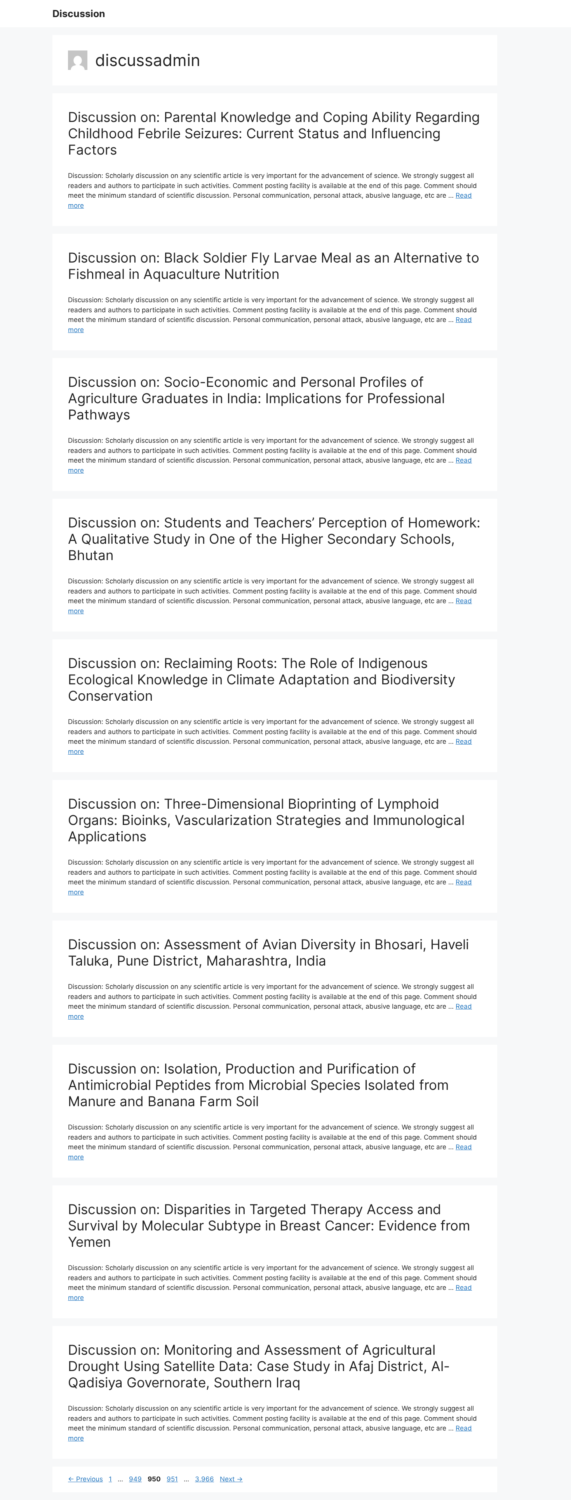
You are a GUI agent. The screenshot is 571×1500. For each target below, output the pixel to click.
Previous (85, 1479)
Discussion (78, 13)
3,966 (204, 1479)
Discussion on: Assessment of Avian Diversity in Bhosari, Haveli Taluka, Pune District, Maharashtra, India (268, 952)
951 (173, 1479)
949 (136, 1479)
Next (231, 1479)
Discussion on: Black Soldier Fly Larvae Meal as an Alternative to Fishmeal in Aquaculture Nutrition (273, 265)
